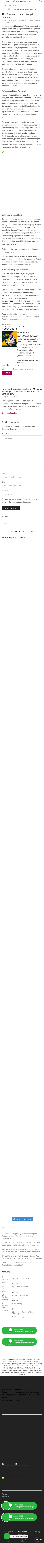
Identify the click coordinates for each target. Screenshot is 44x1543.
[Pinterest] (12, 326)
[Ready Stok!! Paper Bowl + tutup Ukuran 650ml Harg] (36, 589)
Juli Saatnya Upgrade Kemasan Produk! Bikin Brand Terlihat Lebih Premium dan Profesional (21, 1250)
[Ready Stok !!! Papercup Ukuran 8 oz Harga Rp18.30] (36, 707)
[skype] (26, 326)
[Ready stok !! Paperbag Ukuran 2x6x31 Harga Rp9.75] (8, 802)
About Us (5, 1423)
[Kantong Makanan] (15, 1314)
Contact (5, 1435)
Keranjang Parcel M (20, 1287)
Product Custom (8, 1447)
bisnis (31, 219)
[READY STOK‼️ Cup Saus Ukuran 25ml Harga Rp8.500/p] (8, 992)
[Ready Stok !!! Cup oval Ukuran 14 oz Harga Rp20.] (8, 707)
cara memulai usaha (30, 314)
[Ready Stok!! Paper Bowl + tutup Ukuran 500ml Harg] (8, 589)
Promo (4, 1443)
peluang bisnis (8, 317)
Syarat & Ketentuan (9, 1451)
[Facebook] (5, 326)
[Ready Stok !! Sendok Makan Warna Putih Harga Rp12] (36, 1174)
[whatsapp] (23, 326)
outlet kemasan (16, 26)
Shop (19, 350)
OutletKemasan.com (25, 1532)
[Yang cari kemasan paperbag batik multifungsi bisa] (22, 780)
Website (5, 490)
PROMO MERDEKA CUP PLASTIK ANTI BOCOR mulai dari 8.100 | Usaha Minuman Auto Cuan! (21, 1244)
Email (4, 482)
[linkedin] (19, 326)
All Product (6, 1439)
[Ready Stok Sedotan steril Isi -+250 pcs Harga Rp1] (8, 1072)
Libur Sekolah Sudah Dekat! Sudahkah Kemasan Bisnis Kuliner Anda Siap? (21, 1264)
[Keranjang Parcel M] (5, 1289)
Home (4, 5)
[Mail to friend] (16, 326)
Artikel (15, 5)
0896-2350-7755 (16, 1497)
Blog (9, 5)
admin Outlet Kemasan (33, 20)
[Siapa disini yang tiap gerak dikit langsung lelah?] (22, 678)
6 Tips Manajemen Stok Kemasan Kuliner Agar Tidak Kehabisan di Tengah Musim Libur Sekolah (22, 1257)
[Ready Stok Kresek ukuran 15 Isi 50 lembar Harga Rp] (36, 901)
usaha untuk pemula (18, 319)
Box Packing (17, 1304)
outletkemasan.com (10, 301)
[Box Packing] (5, 1307)
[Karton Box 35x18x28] (5, 1297)
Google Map (7, 1405)
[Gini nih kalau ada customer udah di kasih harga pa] (22, 1046)
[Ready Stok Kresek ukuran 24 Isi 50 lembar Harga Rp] (8, 901)
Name (4, 473)
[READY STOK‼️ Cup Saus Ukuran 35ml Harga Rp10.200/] (36, 992)
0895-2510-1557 (16, 1494)
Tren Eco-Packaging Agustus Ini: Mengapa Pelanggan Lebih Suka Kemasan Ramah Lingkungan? (22, 391)
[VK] (9, 326)
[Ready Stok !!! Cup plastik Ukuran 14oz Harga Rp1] (36, 1084)
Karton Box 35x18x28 (21, 1295)
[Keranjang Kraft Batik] (5, 1280)
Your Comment (7, 434)
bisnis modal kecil (14, 314)
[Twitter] (3, 326)
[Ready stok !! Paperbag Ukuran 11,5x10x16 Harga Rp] (36, 803)
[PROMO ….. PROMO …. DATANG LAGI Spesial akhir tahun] (22, 600)
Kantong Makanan (29, 1312)
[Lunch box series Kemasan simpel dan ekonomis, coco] (22, 876)
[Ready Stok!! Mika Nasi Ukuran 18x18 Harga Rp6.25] (8, 1175)
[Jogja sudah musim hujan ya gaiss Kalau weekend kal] (22, 964)
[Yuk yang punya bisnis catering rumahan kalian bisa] (22, 1163)
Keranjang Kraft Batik (20, 1278)
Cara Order (6, 1427)
